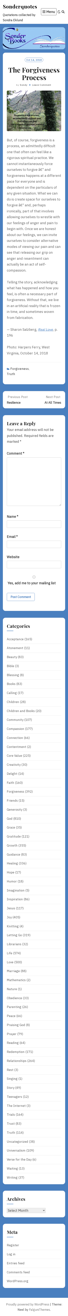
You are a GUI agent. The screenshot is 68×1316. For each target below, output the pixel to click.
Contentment (16, 747)
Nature (12, 989)
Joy (9, 917)
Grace (11, 827)
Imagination (16, 890)
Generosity (14, 809)
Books (11, 684)
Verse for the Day (19, 1159)
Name (12, 516)
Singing (12, 1079)
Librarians (14, 944)
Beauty (12, 657)
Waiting (12, 1168)
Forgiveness (19, 369)
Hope (10, 872)
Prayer (11, 1034)
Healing (12, 863)
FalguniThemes (39, 1309)
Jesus (11, 908)
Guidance (13, 854)
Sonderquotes (20, 6)
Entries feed (16, 1263)
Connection (15, 738)
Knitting (13, 926)
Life (9, 953)
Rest (10, 1070)
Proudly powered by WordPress (27, 1304)
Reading (13, 1043)
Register (13, 1245)
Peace (11, 1016)
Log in (11, 1254)
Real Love (45, 329)
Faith (10, 783)
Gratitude (14, 836)
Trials (11, 1114)
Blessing (13, 675)
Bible (10, 666)
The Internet (16, 1106)
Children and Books (21, 711)
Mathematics (16, 980)
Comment (15, 453)
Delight (12, 774)
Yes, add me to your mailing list (31, 583)
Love (10, 962)
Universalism (16, 1150)
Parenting (14, 1007)
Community (15, 720)
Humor (12, 881)
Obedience (14, 998)
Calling (12, 693)
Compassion (15, 729)
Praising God (16, 1025)
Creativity (14, 765)
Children (13, 702)
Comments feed (18, 1272)
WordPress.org (17, 1281)
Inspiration (15, 899)
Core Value (14, 756)
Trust (11, 1124)
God (9, 819)
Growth (12, 845)
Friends (12, 800)
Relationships (16, 1061)
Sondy (23, 84)
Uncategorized (17, 1142)
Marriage (13, 971)
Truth (11, 374)
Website (13, 557)
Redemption (16, 1052)
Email (12, 536)
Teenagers (14, 1097)
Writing (12, 1177)
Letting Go (14, 935)
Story (10, 1088)
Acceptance (15, 639)
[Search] (63, 12)
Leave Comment (41, 84)
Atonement (15, 648)
